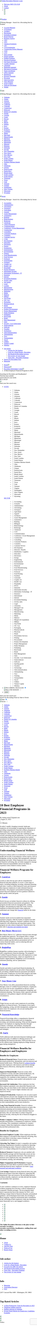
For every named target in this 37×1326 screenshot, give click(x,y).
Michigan (7, 139)
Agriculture (7, 210)
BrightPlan (6, 947)
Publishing (7, 314)
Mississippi (7, 142)
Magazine (7, 361)
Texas (6, 180)
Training (16, 676)
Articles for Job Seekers (15, 350)
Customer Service (9, 237)
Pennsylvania (8, 169)
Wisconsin (7, 191)
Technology (7, 331)
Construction (8, 230)
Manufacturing (8, 289)
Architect (7, 31)
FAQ (5, 1289)
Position (4, 19)
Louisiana (7, 131)
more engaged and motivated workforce (16, 1167)
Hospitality (7, 268)
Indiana (6, 124)
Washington (7, 187)
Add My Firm (8, 1246)
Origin (4, 1000)
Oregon (6, 167)
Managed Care (18, 608)
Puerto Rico (7, 171)
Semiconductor (8, 325)
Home (6, 365)
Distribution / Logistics (21, 552)
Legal (5, 284)
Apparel (6, 212)
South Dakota (8, 176)
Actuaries (17, 504)
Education (7, 242)
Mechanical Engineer (10, 69)
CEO (5, 40)
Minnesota (7, 140)
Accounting (7, 203)
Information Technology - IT (13, 273)
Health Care (7, 266)
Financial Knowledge (10, 1014)
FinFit (5, 1033)
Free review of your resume (16, 356)
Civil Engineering (9, 47)
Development (8, 241)
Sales (5, 322)
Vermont (6, 184)
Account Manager (9, 28)
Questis (5, 964)
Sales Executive (9, 80)
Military (6, 296)
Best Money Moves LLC (12, 931)
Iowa (5, 126)
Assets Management (10, 214)
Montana (6, 146)
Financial (17, 566)
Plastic (6, 305)
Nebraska (7, 148)
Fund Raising (8, 260)
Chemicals (7, 223)
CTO (5, 53)
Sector (4, 196)
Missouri (6, 144)
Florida (6, 113)
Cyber (6, 239)
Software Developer (10, 85)
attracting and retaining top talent (17, 927)
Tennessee (7, 178)
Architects (17, 516)
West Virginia (8, 189)
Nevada (6, 149)
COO (5, 51)
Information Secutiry (10, 271)
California (7, 104)
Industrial (17, 588)
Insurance (7, 275)
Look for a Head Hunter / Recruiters (19, 352)
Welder (6, 87)
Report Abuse (8, 1250)
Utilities (6, 341)
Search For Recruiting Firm (12, 359)
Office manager (9, 73)
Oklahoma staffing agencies (12, 1307)
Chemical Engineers (10, 44)
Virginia (6, 185)
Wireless (6, 345)
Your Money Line (9, 981)
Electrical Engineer (10, 60)
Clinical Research (9, 224)
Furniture (7, 262)
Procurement (8, 307)
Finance (6, 253)
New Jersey (7, 153)
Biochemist (7, 33)
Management (8, 287)
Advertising (7, 206)
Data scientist (8, 55)
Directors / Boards (20, 550)
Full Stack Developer (10, 62)
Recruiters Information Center (13, 369)
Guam (6, 117)
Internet (6, 277)
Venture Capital (9, 343)
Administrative (8, 205)
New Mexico (8, 155)
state (3, 91)
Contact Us (7, 1244)
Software (7, 327)
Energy (6, 246)
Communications (9, 226)
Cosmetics (7, 235)
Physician (7, 78)
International (18, 596)
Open (6, 1270)
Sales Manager (8, 82)
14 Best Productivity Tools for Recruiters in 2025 (19, 1305)
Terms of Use (8, 1248)
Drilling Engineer (9, 58)
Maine (6, 133)
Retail (6, 318)
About (6, 6)
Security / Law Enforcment (12, 323)
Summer (5, 914)
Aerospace (7, 208)
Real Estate (7, 316)
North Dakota (8, 160)
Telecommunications (10, 332)
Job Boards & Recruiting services (18, 354)
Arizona (6, 101)
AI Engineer (8, 29)
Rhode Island (8, 173)
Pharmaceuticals (9, 304)
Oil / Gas (7, 300)
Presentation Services (20, 636)
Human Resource (9, 269)
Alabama (7, 97)
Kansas (6, 128)
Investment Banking (10, 278)
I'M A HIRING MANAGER (15, 688)
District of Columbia (10, 112)
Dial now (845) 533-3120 (12, 4)
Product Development (11, 309)
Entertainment (8, 250)
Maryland (7, 135)
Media (6, 293)
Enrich (4, 897)
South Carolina (8, 175)
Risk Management (9, 320)
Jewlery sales (8, 280)
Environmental (8, 251)
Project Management (10, 311)
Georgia (6, 115)
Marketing (7, 291)
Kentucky (7, 130)
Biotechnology (8, 219)
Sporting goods (19, 664)
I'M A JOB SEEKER (12, 690)
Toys (5, 336)
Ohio (5, 164)
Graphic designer (9, 64)
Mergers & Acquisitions (21, 620)
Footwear (7, 259)
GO (6, 692)
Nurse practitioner (9, 71)
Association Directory (11, 1287)
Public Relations (9, 313)
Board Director (8, 37)
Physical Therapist (9, 76)
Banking (6, 217)
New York (7, 157)
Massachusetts (8, 137)
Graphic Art (7, 264)
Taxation (6, 329)
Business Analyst (9, 38)
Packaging (7, 302)
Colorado (7, 106)
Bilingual (17, 524)
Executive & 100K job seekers (13, 1267)
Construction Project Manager (13, 49)
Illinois (6, 122)
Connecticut (7, 108)
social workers (8, 83)
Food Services (8, 257)
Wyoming (7, 193)
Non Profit (7, 298)
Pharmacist (7, 74)
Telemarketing (8, 334)
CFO (5, 42)
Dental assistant (9, 56)
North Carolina (8, 158)
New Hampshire (9, 151)
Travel (6, 340)
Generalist (17, 578)
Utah (5, 182)
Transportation (8, 338)
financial (20, 910)
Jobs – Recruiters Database (16, 1270)
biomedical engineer (10, 35)
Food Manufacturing (10, 255)
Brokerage (7, 221)
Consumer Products (10, 233)
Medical (6, 295)
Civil (15, 532)
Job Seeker (7, 282)
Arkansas (7, 103)
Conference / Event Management (14, 228)
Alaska (6, 99)
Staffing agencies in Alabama (13, 1309)
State (3, 699)
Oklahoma (7, 166)
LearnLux (6, 877)
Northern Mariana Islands (12, 162)
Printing (16, 638)
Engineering (8, 248)
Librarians (7, 65)
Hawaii (6, 119)
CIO (5, 46)
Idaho (5, 121)
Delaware (7, 110)
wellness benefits (30, 1063)
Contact (6, 8)
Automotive (7, 215)
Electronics (7, 244)
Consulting (7, 232)
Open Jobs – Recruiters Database (18, 357)
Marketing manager (10, 67)
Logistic (6, 286)
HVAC (16, 586)
